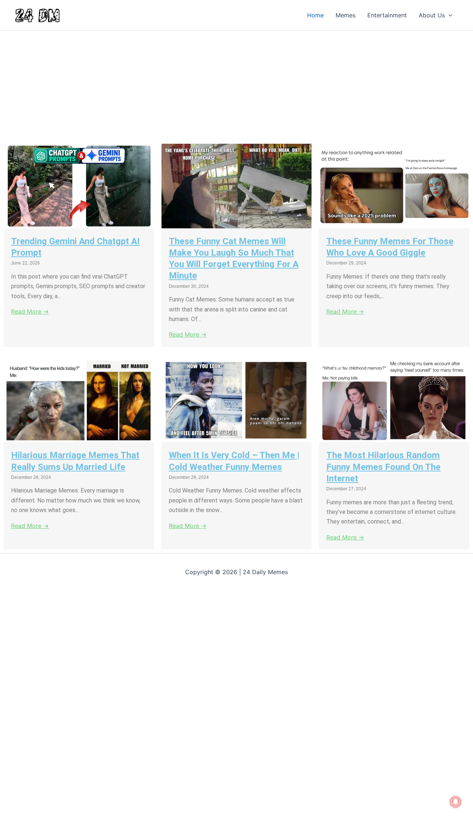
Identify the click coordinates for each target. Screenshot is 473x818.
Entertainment (387, 15)
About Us (432, 15)
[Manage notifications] (456, 802)
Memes (345, 15)
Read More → (30, 311)
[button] (448, 15)
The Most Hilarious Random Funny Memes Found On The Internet (383, 466)
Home (315, 15)
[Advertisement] (221, 85)
